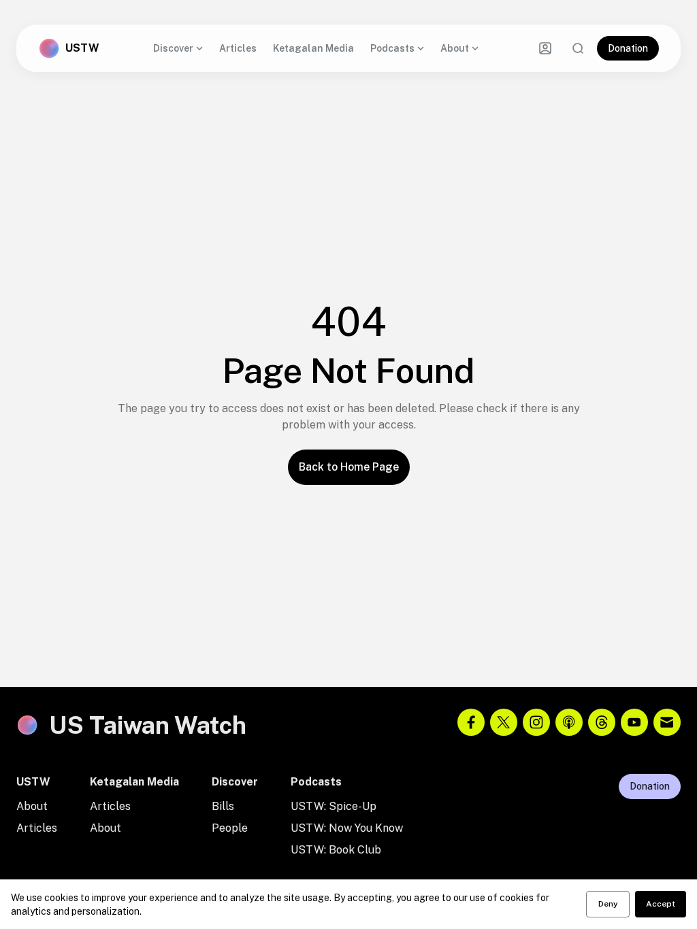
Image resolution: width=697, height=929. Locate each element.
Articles (238, 48)
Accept (660, 904)
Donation (628, 48)
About (454, 48)
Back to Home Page (349, 466)
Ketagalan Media (313, 48)
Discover (173, 48)
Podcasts (392, 48)
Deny (608, 904)
